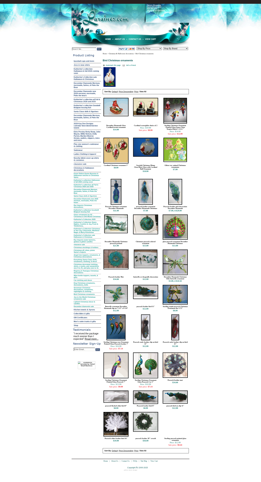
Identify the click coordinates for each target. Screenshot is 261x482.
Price (136, 92)
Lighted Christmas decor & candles (84, 302)
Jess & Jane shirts (82, 65)
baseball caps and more (84, 61)
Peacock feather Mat (116, 277)
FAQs (135, 461)
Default (115, 92)
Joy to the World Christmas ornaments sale (84, 298)
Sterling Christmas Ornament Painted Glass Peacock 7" (116, 381)
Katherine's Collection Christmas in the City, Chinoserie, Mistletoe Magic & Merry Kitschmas (87, 230)
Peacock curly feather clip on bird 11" (145, 343)
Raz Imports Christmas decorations (83, 206)
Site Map (144, 461)
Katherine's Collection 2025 (84, 219)
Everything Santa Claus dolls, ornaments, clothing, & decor (85, 260)
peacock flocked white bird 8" (116, 406)
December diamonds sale (84, 306)
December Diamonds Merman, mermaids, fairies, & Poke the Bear (87, 85)
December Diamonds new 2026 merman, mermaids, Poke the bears (85, 93)
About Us (120, 39)
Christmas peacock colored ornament (145, 242)
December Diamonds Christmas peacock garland (116, 242)
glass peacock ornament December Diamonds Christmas (175, 242)
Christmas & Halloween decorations (84, 169)
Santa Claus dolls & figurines (86, 111)
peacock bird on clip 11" (175, 406)
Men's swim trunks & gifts (85, 321)
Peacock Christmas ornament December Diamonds (116, 207)
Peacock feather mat (175, 380)
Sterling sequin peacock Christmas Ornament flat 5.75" (175, 307)
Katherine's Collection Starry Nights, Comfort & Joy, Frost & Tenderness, (86, 224)
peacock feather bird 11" (146, 306)
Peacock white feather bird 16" (116, 438)
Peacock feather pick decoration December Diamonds (175, 207)
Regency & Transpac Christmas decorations (86, 272)
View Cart (150, 39)
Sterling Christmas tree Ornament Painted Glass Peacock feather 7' (116, 343)
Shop (76, 325)
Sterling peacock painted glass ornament (175, 439)
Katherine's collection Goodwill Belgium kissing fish (87, 106)
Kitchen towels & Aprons (84, 310)
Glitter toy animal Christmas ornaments (175, 166)
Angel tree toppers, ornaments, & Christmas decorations (87, 256)
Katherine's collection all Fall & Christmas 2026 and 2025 (87, 100)
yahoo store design (130, 470)
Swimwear (78, 150)
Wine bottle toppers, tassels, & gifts (86, 276)
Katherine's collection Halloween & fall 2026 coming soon (86, 71)
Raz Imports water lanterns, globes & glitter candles (85, 241)
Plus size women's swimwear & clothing (86, 145)
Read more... (91, 339)
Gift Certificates (80, 318)
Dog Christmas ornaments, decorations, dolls (84, 284)
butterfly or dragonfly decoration (145, 277)
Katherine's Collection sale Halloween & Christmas (85, 78)
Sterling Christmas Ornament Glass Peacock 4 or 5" (145, 381)
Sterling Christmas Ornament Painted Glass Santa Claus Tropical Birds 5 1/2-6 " (175, 127)
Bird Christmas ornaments (84, 294)
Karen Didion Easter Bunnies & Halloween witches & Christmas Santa (86, 175)
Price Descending (126, 92)
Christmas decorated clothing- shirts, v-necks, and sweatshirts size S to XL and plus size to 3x (86, 266)
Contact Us (135, 39)
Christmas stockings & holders (86, 247)
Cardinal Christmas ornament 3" (116, 165)
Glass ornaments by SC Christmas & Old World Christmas (87, 215)
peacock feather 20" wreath (145, 438)
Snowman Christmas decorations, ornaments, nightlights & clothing (83, 289)
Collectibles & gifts (82, 314)
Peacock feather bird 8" (145, 406)
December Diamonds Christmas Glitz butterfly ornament (175, 278)
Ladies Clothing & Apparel (85, 154)
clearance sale (80, 164)
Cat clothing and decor (83, 280)
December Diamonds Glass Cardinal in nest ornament (116, 126)
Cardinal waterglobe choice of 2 (145, 125)
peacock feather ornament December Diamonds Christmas (145, 207)
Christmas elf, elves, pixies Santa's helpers (84, 251)
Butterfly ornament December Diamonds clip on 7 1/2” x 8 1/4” (116, 307)
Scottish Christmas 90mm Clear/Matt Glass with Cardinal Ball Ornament (145, 167)
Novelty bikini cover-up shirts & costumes (86, 159)
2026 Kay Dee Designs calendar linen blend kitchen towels (86, 126)
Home (108, 39)
